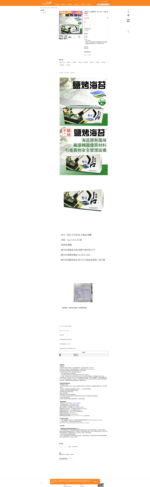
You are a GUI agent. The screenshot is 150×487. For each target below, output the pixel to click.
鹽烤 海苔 (91, 62)
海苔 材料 (97, 62)
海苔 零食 (103, 62)
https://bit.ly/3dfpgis (77, 403)
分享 (86, 55)
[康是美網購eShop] (46, 3)
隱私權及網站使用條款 (67, 486)
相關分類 (61, 59)
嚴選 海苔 (68, 62)
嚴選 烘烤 (86, 62)
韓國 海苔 (74, 62)
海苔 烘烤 (80, 62)
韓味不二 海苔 (62, 62)
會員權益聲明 (82, 486)
